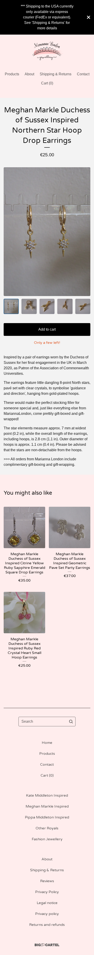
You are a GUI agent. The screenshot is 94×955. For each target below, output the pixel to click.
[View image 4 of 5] (64, 306)
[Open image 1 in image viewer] (47, 231)
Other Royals (47, 828)
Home (47, 742)
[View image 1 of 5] (11, 306)
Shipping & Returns (55, 74)
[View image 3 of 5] (47, 306)
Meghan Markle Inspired (47, 806)
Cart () (47, 83)
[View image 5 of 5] (82, 306)
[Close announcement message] (88, 17)
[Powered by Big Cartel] (47, 945)
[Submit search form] (71, 721)
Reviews (47, 881)
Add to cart (47, 329)
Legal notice (47, 903)
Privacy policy (47, 914)
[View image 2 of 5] (29, 306)
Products (12, 74)
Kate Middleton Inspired (47, 795)
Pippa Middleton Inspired (47, 817)
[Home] (47, 51)
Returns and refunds (47, 924)
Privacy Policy (47, 892)
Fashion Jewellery (47, 839)
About (29, 74)
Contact (83, 74)
